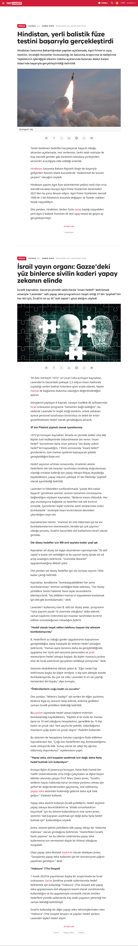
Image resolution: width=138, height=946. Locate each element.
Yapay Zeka (68, 932)
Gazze (48, 880)
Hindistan (36, 168)
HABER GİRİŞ (48, 26)
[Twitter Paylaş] (61, 138)
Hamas (34, 391)
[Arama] (112, 3)
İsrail (33, 407)
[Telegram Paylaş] (76, 138)
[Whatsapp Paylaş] (84, 138)
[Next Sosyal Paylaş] (46, 138)
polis (91, 652)
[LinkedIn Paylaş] (69, 138)
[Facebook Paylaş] (54, 138)
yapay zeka (37, 791)
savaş (78, 209)
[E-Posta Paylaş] (91, 138)
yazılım (38, 713)
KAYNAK (32, 26)
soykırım (67, 852)
